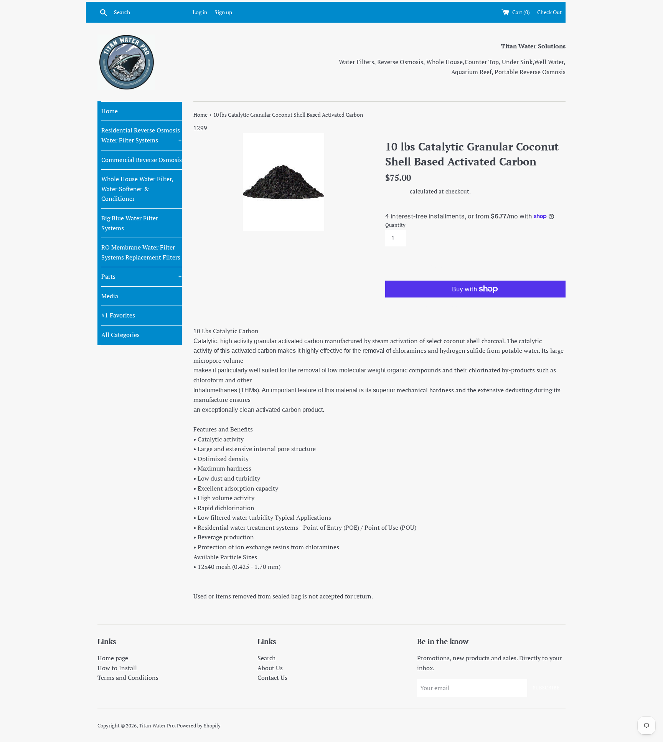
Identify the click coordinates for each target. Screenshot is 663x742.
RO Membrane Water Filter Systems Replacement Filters (140, 252)
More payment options (430, 304)
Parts (141, 276)
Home (109, 111)
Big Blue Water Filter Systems (129, 223)
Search (266, 658)
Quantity (395, 225)
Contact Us (272, 677)
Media (109, 296)
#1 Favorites (118, 315)
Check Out (549, 12)
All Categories (120, 335)
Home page (112, 658)
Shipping (396, 191)
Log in (200, 12)
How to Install (117, 668)
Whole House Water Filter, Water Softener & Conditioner (137, 189)
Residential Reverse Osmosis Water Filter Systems (141, 135)
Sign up (223, 12)
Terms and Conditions (127, 677)
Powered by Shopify (199, 725)
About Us (270, 668)
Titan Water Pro (157, 725)
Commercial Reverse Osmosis (141, 159)
